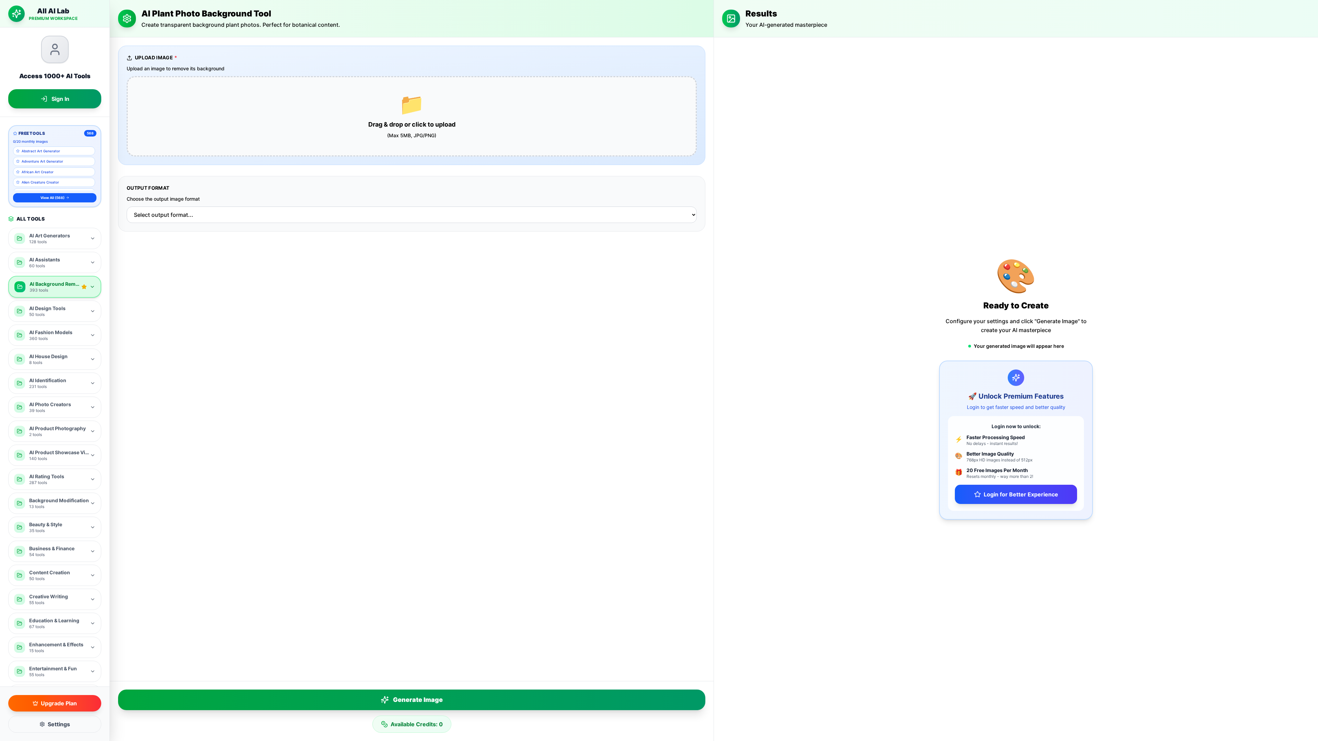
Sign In (60, 98)
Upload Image (156, 57)
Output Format (148, 188)
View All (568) (53, 198)
